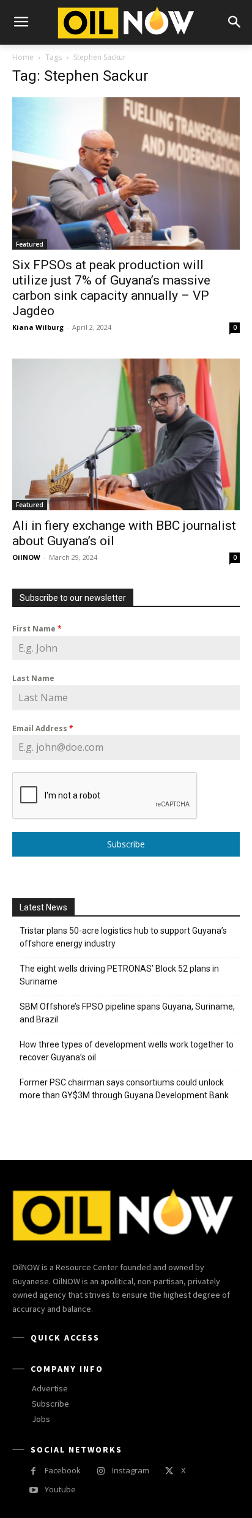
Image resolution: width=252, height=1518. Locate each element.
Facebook (63, 1470)
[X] (169, 1471)
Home (23, 57)
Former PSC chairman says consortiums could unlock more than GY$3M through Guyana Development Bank (124, 1088)
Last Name (33, 678)
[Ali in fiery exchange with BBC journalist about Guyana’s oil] (126, 434)
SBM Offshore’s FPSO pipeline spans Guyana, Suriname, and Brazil (127, 1013)
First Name (37, 628)
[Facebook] (33, 1471)
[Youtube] (33, 1490)
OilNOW (26, 557)
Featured (29, 244)
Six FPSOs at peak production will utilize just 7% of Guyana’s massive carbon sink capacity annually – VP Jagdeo (111, 288)
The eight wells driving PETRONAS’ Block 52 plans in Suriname (119, 975)
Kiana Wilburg (38, 327)
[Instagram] (100, 1471)
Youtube (60, 1489)
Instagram (130, 1470)
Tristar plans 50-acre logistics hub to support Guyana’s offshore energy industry (123, 937)
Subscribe (126, 844)
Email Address (42, 728)
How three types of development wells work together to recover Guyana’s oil (127, 1051)
